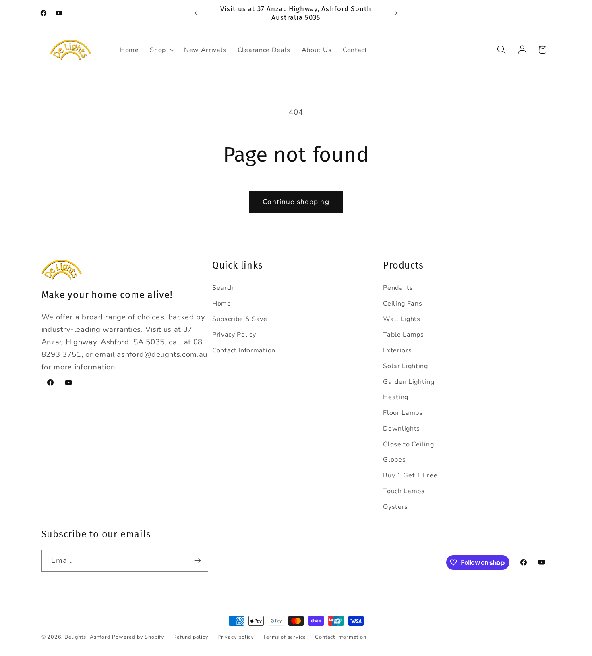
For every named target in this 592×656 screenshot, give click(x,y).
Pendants (398, 287)
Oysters (395, 506)
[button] (161, 50)
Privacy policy (235, 636)
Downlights (401, 428)
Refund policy (190, 636)
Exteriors (397, 350)
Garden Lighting (408, 381)
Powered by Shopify (138, 636)
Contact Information (243, 350)
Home (221, 303)
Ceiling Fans (402, 303)
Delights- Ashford (87, 636)
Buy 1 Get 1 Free (410, 475)
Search (223, 287)
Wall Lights (401, 318)
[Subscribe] (197, 561)
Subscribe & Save (239, 318)
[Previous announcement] (196, 13)
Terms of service (284, 636)
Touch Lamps (404, 491)
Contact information (340, 636)
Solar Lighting (405, 366)
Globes (394, 459)
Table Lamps (403, 334)
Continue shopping (296, 201)
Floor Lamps (403, 412)
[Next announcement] (396, 13)
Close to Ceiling (408, 444)
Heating (395, 397)
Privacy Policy (234, 334)
